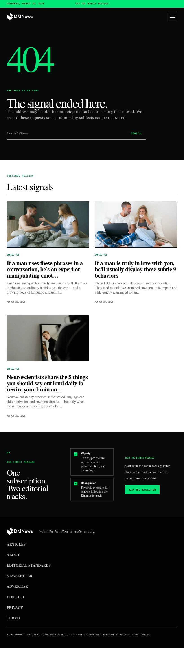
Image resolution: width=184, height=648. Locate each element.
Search (136, 133)
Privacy (15, 607)
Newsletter (20, 575)
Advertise (17, 586)
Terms (13, 617)
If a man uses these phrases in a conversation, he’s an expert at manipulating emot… (45, 269)
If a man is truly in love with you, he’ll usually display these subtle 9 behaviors (135, 269)
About (13, 554)
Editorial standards (29, 565)
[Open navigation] (172, 16)
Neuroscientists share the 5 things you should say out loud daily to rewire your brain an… (47, 383)
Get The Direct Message (91, 4)
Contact (16, 596)
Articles (16, 544)
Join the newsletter (142, 490)
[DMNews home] (20, 16)
